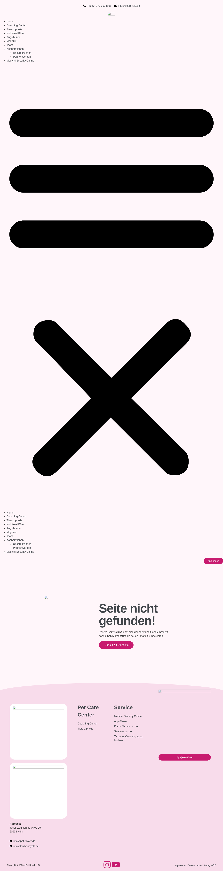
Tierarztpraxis (14, 29)
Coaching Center (16, 25)
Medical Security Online (20, 60)
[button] (111, 287)
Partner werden (22, 56)
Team (10, 45)
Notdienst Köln (15, 33)
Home (10, 21)
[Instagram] (107, 865)
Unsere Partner (22, 52)
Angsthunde (14, 37)
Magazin (11, 41)
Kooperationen (15, 48)
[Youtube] (116, 865)
